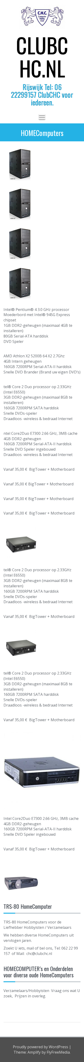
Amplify (34, 1052)
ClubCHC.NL (42, 56)
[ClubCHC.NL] (42, 18)
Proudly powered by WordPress (40, 1046)
